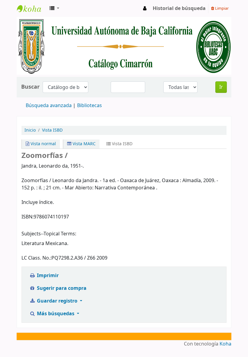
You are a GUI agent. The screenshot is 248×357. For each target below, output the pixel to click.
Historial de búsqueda (179, 8)
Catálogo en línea (32, 8)
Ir (221, 87)
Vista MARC (83, 144)
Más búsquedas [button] (56, 313)
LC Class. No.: (36, 258)
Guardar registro (57, 301)
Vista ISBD (52, 130)
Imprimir (47, 275)
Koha (225, 344)
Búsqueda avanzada (49, 105)
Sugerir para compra (61, 288)
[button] (54, 8)
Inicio (30, 130)
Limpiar (221, 8)
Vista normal (42, 144)
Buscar (30, 87)
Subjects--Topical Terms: (48, 233)
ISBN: (27, 217)
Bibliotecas (89, 105)
